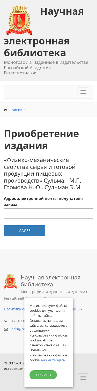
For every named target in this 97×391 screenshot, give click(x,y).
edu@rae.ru (21, 328)
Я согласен (43, 375)
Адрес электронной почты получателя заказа (43, 201)
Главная (16, 109)
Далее (25, 230)
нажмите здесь (53, 360)
